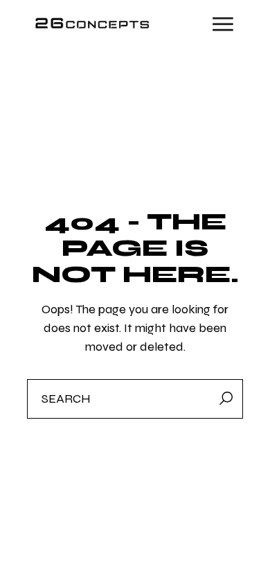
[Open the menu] (222, 24)
